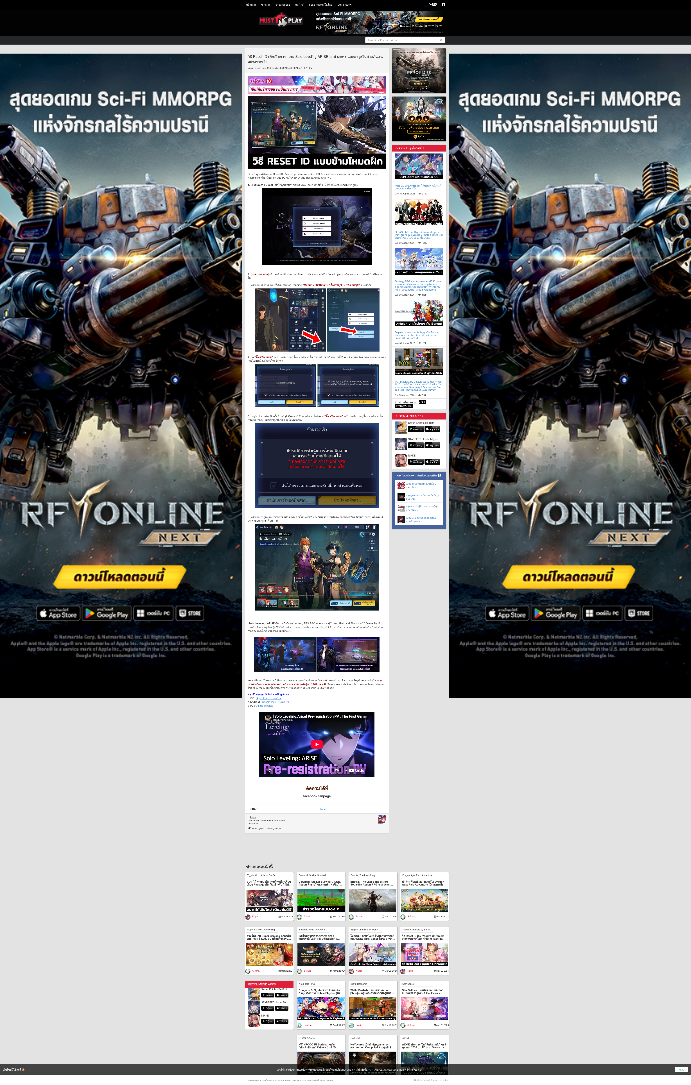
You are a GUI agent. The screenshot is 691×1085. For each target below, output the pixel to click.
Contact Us (435, 1079)
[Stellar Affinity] (317, 84)
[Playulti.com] (433, 4)
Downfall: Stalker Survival (312, 875)
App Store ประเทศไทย (268, 698)
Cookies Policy (421, 1079)
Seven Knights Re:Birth (421, 422)
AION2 (405, 1038)
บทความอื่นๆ (345, 4)
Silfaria (307, 916)
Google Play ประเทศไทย (276, 702)
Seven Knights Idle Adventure (314, 929)
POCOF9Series (307, 1038)
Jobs (445, 1079)
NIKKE (411, 455)
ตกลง (681, 1069)
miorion (307, 1025)
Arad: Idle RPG (307, 983)
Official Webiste (264, 705)
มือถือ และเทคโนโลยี (320, 4)
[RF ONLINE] (419, 70)
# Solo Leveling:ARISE (410, 404)
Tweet (323, 809)
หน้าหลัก (251, 4)
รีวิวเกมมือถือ (283, 4)
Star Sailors (408, 983)
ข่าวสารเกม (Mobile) (265, 67)
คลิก (370, 1069)
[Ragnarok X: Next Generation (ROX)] (419, 118)
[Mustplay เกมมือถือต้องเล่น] (443, 4)
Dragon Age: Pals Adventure (417, 875)
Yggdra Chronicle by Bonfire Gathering (267, 875)
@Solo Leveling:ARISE (271, 828)
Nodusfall (355, 1038)
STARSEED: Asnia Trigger (423, 439)
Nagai (252, 817)
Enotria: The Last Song (363, 875)
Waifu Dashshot (359, 983)
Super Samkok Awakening (261, 929)
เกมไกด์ (299, 4)
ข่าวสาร (265, 4)
